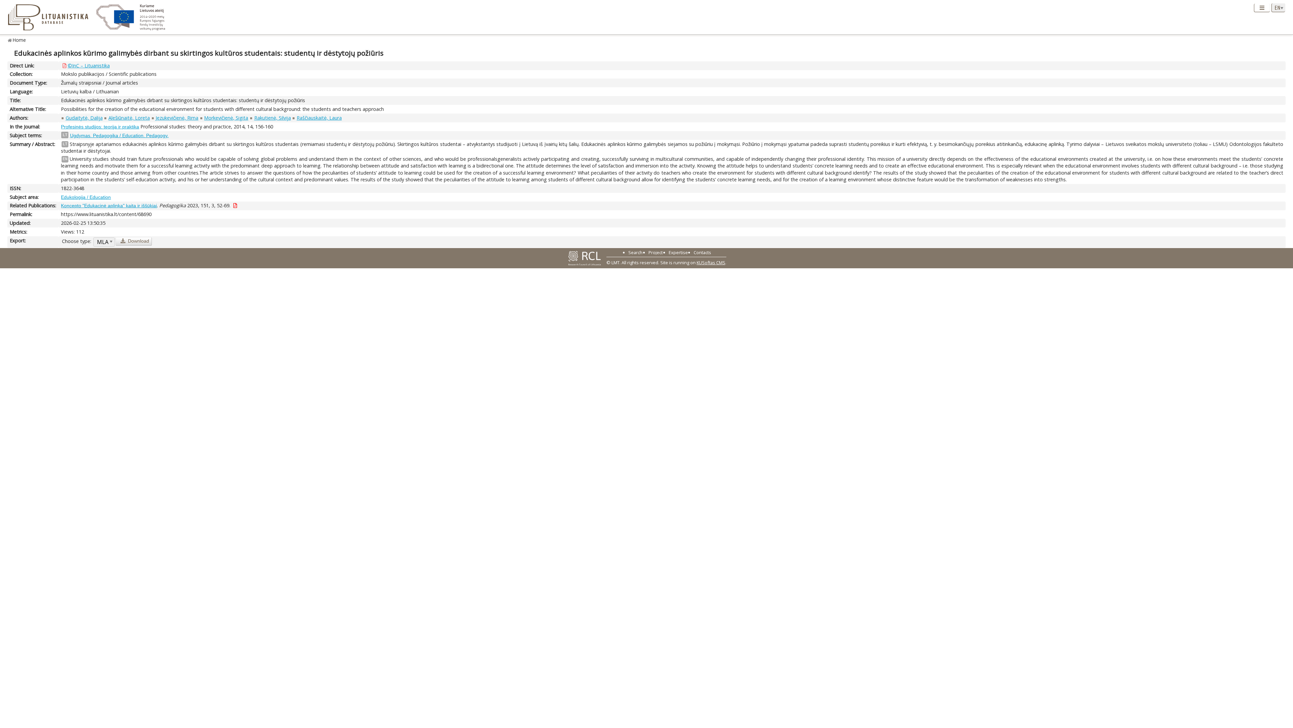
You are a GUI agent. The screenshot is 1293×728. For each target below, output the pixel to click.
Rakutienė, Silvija (272, 118)
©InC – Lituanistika (89, 65)
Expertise (678, 252)
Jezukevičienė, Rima (177, 118)
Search (635, 252)
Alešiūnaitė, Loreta (129, 118)
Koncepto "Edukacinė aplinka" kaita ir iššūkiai (109, 205)
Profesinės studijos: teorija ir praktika (100, 126)
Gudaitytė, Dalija (84, 118)
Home (19, 40)
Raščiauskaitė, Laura (319, 118)
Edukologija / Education (86, 197)
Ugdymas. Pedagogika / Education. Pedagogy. (119, 135)
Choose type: (76, 241)
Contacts (702, 252)
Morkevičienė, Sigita (226, 118)
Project (656, 252)
